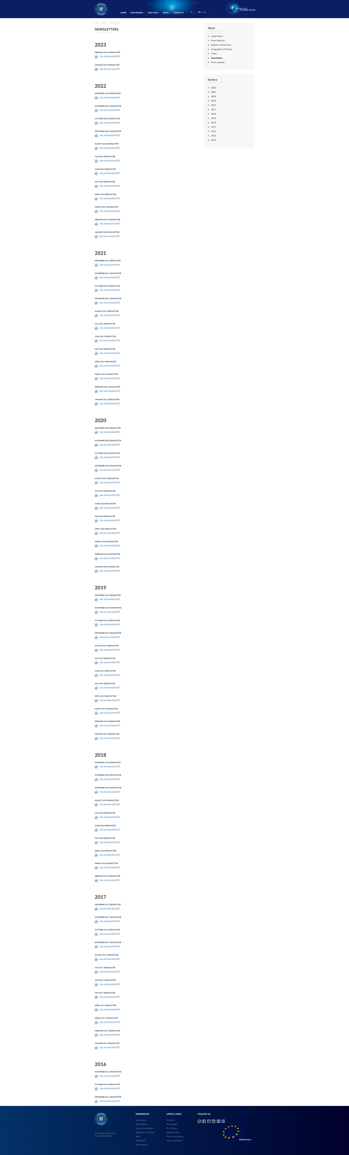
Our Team (153, 13)
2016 (213, 131)
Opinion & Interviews (221, 45)
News (166, 13)
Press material (218, 62)
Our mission (136, 13)
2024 (213, 96)
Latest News (217, 36)
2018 (213, 123)
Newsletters (216, 58)
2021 (213, 109)
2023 (213, 101)
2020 (213, 114)
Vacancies (171, 1120)
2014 (213, 140)
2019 (213, 118)
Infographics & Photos (221, 49)
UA (204, 12)
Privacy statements (174, 1141)
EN (199, 12)
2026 (213, 88)
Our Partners (172, 1128)
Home (123, 13)
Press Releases (218, 41)
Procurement (172, 1124)
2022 (213, 105)
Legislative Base (173, 1132)
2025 (213, 92)
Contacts (178, 13)
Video (214, 54)
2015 (213, 136)
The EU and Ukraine (175, 1137)
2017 (213, 127)
